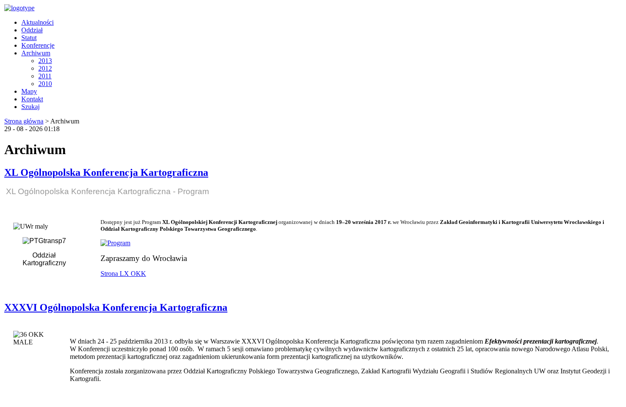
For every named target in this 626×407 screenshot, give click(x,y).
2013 (45, 60)
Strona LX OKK (123, 273)
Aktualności (37, 22)
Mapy (29, 91)
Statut (29, 37)
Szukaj (30, 106)
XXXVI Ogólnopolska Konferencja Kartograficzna (115, 307)
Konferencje (38, 45)
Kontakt (32, 99)
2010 (45, 83)
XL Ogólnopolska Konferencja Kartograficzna (106, 172)
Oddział (32, 30)
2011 (45, 76)
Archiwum (35, 53)
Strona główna (23, 121)
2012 (45, 68)
